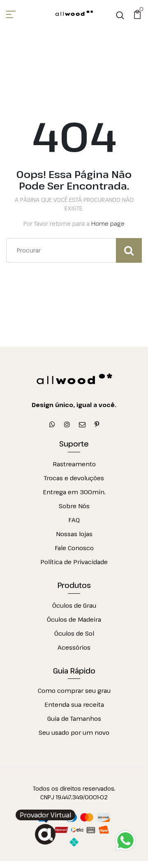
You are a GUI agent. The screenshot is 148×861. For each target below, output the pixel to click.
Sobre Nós (74, 506)
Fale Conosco (74, 548)
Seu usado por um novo (74, 732)
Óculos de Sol (74, 633)
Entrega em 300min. (74, 492)
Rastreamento (74, 464)
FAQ (74, 520)
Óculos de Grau (74, 605)
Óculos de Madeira (74, 619)
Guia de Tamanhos (74, 718)
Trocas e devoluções (74, 478)
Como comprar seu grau (74, 690)
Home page (108, 223)
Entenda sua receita (74, 704)
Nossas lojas (74, 534)
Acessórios (74, 647)
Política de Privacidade (74, 562)
